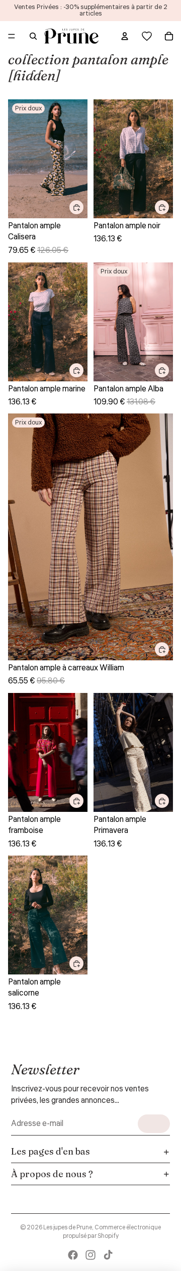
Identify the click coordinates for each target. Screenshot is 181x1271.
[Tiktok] (108, 1255)
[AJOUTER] (76, 207)
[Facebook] (73, 1255)
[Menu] (11, 36)
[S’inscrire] (154, 1123)
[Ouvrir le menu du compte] (125, 36)
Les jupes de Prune (67, 1227)
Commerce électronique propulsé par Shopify (112, 1231)
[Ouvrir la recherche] (33, 36)
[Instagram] (90, 1255)
